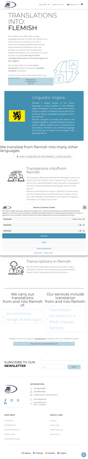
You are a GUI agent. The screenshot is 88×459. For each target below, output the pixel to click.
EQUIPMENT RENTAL (12, 430)
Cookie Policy (38, 253)
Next (74, 367)
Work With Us (55, 434)
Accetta (44, 236)
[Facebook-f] (5, 400)
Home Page (9, 421)
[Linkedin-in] (5, 403)
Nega (44, 242)
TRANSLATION (9, 434)
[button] (84, 207)
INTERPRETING (10, 425)
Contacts (53, 421)
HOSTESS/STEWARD (12, 439)
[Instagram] (11, 400)
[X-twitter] (17, 400)
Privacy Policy (48, 253)
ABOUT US (57, 5)
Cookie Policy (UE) (56, 430)
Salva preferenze (44, 248)
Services (43, 5)
